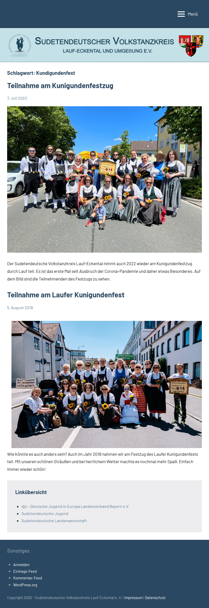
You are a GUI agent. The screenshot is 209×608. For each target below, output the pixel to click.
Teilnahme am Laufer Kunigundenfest (66, 294)
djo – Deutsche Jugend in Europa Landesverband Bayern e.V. (75, 506)
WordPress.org (25, 584)
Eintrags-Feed (25, 571)
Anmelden (21, 564)
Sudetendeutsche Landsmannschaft (54, 520)
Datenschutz (155, 597)
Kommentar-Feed (27, 578)
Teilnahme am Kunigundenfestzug (60, 85)
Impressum (133, 597)
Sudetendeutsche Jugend (44, 513)
